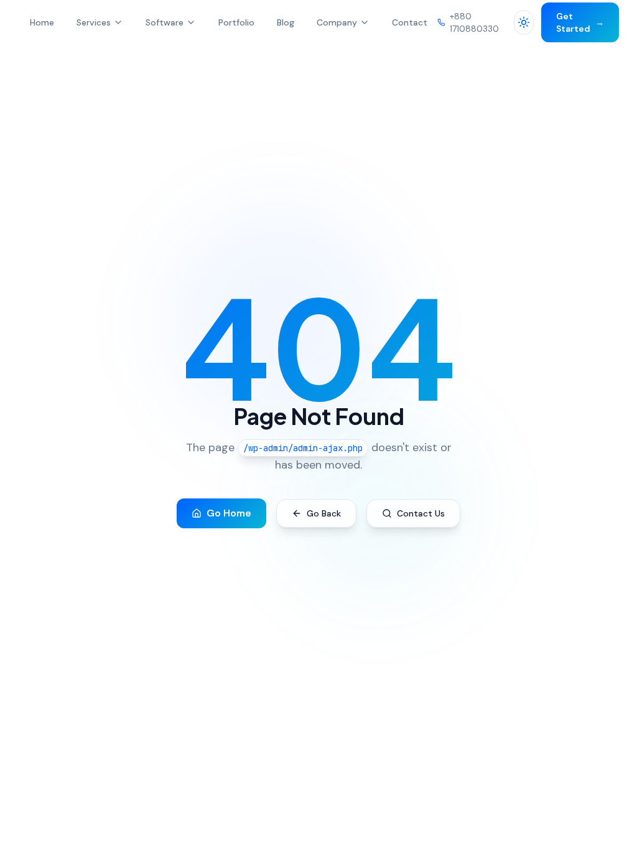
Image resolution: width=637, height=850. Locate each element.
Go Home (229, 513)
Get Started (580, 22)
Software (165, 22)
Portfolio (236, 22)
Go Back (324, 513)
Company (337, 22)
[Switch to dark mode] (524, 22)
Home (42, 22)
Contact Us (421, 513)
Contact (409, 22)
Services (94, 22)
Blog (285, 22)
